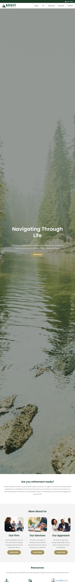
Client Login (70, 1)
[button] (36, 5)
